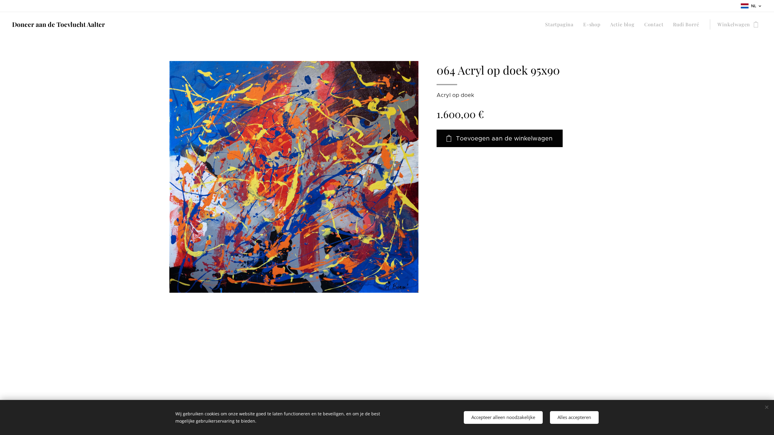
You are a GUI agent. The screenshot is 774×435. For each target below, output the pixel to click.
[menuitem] (561, 24)
